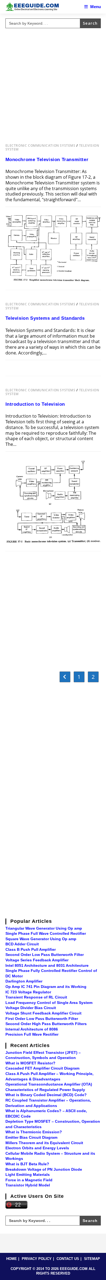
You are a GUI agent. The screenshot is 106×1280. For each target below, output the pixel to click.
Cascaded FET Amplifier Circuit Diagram (42, 1068)
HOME (11, 1259)
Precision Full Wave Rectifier (31, 1034)
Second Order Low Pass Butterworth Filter (44, 954)
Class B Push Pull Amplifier (30, 949)
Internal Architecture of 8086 (31, 1029)
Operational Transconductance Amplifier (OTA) (48, 1084)
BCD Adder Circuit (22, 944)
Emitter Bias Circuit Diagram (31, 1137)
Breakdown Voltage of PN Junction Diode (43, 1169)
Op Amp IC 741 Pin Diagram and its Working (45, 986)
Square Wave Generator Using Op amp (40, 939)
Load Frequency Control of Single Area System (48, 1002)
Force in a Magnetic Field (28, 1180)
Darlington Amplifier (23, 981)
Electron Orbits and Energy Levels (37, 1148)
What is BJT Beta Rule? (27, 1164)
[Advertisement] (53, 83)
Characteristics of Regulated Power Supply (45, 1089)
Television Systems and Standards (45, 318)
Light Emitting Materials (27, 1174)
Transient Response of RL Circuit (36, 997)
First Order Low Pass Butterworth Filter (41, 1018)
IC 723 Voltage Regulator (28, 992)
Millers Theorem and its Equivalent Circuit (44, 1143)
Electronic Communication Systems (40, 145)
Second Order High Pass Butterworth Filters (46, 1024)
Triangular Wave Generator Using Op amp (43, 928)
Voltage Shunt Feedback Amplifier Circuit (43, 1013)
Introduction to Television (35, 404)
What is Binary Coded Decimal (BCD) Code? (46, 1095)
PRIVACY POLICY (37, 1259)
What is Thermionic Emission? (33, 1132)
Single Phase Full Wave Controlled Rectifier (45, 933)
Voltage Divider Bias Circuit (30, 1008)
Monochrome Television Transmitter (47, 159)
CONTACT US (68, 1259)
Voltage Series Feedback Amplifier (36, 960)
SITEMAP (92, 1259)
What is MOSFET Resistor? (30, 1063)
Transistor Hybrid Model (27, 1185)
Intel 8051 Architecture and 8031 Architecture (47, 965)
